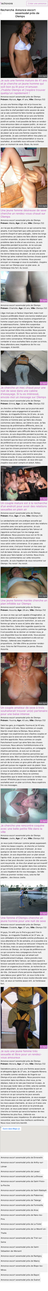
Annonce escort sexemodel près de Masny (20, 1261)
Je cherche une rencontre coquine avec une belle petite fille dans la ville (22, 828)
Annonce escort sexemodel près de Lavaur (20, 1171)
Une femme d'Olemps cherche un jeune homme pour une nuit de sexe (23, 919)
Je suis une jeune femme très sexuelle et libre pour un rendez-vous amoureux (21, 1054)
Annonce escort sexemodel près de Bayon (20, 1275)
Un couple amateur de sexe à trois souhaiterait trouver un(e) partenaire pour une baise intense (24, 711)
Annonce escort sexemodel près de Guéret (20, 1280)
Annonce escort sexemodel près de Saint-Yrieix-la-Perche (23, 1183)
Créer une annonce (37, 3)
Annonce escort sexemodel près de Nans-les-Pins (22, 1217)
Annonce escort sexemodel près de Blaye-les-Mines (22, 1268)
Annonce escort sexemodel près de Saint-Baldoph (24, 1190)
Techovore (6, 3)
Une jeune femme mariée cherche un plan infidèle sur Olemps (24, 602)
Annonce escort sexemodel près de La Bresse (22, 1176)
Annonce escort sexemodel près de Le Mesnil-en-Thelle (23, 1231)
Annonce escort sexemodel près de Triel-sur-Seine (21, 1240)
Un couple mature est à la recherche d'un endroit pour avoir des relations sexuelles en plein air (24, 506)
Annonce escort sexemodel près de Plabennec (22, 1195)
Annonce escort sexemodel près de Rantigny (21, 1256)
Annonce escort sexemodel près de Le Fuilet (21, 1224)
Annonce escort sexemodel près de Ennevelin (22, 1157)
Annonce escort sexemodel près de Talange (21, 1200)
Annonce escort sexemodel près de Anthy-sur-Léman (22, 1164)
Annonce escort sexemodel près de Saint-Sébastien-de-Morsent (20, 1249)
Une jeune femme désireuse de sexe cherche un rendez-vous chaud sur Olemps (23, 213)
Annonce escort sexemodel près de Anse (19, 1210)
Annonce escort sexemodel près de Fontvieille (22, 1205)
